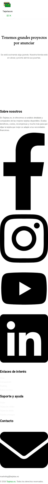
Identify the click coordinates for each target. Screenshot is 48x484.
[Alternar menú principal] (9, 16)
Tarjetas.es (8, 11)
